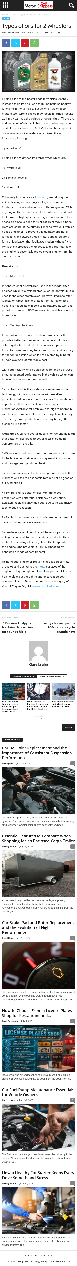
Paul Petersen (10, 1020)
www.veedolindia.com (46, 586)
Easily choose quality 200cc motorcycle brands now (59, 627)
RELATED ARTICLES (23, 676)
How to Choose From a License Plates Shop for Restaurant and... (37, 1013)
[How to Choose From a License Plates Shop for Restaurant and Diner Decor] (13, 691)
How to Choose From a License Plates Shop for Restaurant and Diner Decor (10, 706)
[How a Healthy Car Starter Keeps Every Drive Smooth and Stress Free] (38, 1210)
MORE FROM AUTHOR (52, 676)
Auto (14, 14)
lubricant (41, 197)
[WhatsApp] (34, 43)
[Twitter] (15, 43)
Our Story (46, 1255)
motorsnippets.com (60, 1261)
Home (5, 14)
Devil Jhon (7, 763)
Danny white (9, 846)
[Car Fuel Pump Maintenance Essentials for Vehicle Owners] (38, 1127)
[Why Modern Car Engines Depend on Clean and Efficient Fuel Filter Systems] (38, 691)
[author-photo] (38, 651)
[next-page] (41, 718)
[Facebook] (6, 43)
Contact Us (31, 1255)
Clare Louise (12, 32)
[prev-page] (36, 718)
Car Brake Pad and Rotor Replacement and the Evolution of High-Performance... (38, 927)
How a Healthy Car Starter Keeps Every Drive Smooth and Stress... (38, 1175)
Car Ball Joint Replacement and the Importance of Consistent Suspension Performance (37, 753)
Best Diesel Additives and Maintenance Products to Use (63, 704)
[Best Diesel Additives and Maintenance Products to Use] (63, 691)
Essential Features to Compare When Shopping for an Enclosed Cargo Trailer (38, 838)
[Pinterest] (25, 43)
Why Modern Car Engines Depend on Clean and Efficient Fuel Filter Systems (37, 705)
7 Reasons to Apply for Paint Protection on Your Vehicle (17, 627)
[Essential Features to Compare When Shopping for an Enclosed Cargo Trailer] (38, 873)
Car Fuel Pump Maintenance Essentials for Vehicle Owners (38, 1092)
